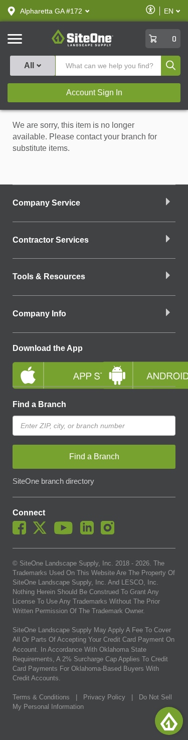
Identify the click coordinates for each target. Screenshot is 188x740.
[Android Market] (139, 367)
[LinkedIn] (89, 532)
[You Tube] (66, 532)
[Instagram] (110, 532)
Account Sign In (94, 92)
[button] (51, 11)
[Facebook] (22, 532)
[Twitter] (42, 532)
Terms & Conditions (41, 697)
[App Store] (50, 367)
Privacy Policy (104, 697)
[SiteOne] (82, 44)
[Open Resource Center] (169, 721)
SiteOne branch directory (53, 481)
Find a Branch (39, 404)
